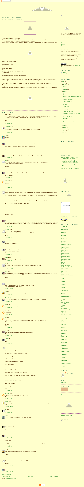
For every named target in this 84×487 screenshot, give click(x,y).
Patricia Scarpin (8, 297)
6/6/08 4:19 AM (8, 157)
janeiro (64, 130)
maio (64, 123)
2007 (63, 132)
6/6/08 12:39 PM (9, 288)
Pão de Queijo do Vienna (68, 103)
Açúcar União (63, 235)
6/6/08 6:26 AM (8, 168)
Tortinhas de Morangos (67, 101)
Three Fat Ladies (64, 355)
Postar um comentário (6, 474)
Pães (62, 42)
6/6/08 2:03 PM (8, 294)
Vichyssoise (65, 118)
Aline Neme (7, 229)
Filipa (6, 160)
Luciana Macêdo (8, 126)
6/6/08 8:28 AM (8, 237)
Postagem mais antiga (53, 476)
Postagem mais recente (6, 476)
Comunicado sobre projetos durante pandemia (70, 166)
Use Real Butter (64, 360)
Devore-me (63, 287)
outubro (65, 87)
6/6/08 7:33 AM (8, 216)
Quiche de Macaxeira (65, 335)
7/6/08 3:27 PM (8, 437)
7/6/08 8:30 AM (8, 412)
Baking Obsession (64, 242)
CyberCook (63, 278)
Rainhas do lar (64, 336)
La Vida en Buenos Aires (66, 314)
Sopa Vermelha (64, 345)
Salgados (63, 44)
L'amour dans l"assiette (65, 309)
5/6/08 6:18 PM (8, 123)
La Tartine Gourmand (65, 312)
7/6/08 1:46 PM (8, 431)
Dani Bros (7, 468)
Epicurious (63, 293)
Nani (6, 263)
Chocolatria (63, 254)
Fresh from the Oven (65, 295)
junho (64, 94)
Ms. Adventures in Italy (65, 321)
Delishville (63, 284)
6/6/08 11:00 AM (9, 279)
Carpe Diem (63, 251)
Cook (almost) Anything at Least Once (68, 266)
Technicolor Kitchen (65, 351)
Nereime (6, 401)
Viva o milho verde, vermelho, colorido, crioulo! (70, 168)
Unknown (7, 180)
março (64, 127)
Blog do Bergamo (64, 245)
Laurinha (6, 190)
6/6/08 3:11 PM (8, 307)
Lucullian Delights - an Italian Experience (69, 315)
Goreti (6, 271)
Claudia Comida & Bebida (66, 259)
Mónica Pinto (7, 240)
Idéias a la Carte (64, 303)
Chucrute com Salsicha (65, 256)
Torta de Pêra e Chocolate (68, 111)
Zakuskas (63, 366)
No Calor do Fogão (65, 324)
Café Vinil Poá (8, 434)
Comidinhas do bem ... (65, 265)
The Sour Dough (64, 354)
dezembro (65, 84)
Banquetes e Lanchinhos (66, 244)
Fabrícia (6, 338)
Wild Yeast (63, 364)
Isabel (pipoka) (8, 424)
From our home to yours (66, 296)
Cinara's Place (64, 257)
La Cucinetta (63, 311)
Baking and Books (64, 239)
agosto (64, 91)
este (9, 38)
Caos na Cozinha (64, 250)
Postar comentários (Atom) (11, 478)
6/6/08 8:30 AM (8, 245)
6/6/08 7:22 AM (8, 187)
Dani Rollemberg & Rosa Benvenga (12, 248)
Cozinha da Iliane (64, 268)
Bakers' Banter (64, 238)
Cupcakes (63, 277)
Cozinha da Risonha (65, 269)
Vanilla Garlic (63, 361)
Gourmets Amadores (65, 302)
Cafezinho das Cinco (65, 247)
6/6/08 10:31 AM (9, 268)
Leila (6, 449)
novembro (65, 86)
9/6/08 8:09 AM (8, 446)
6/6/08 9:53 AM (8, 260)
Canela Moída (64, 248)
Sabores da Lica (64, 339)
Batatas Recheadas (67, 120)
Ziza (6, 135)
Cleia (6, 317)
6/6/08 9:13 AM (8, 254)
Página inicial (30, 476)
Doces (62, 45)
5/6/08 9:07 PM (8, 139)
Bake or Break (64, 236)
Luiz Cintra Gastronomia (66, 317)
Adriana (6, 257)
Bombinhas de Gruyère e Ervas (69, 99)
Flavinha (6, 219)
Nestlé (62, 323)
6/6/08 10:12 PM (9, 406)
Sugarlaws (63, 347)
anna (6, 330)
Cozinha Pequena (64, 271)
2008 (63, 83)
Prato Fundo (63, 333)
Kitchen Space (64, 308)
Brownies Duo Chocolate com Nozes (12, 19)
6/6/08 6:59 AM (8, 177)
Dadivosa (63, 281)
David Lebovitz (64, 283)
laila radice (7, 142)
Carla (6, 415)
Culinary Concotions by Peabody (67, 275)
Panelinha (63, 327)
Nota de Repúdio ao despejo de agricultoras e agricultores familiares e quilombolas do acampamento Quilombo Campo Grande (70, 161)
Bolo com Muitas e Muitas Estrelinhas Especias (72, 96)
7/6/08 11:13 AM (9, 421)
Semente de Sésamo (65, 341)
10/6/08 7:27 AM (9, 465)
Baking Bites (63, 241)
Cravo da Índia (64, 272)
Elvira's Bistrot (64, 292)
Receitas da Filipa (64, 338)
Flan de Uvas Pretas (67, 104)
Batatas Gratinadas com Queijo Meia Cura (71, 113)
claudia (6, 310)
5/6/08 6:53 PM (8, 132)
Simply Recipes (64, 342)
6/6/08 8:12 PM (8, 390)
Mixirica (62, 320)
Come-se (63, 262)
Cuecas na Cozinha (65, 274)
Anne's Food (63, 232)
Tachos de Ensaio (64, 348)
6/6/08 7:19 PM (8, 343)
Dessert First (63, 286)
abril (64, 125)
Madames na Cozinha (65, 318)
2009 (63, 81)
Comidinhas (63, 263)
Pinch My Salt (63, 332)
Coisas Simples (64, 260)
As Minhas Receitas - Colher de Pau (68, 233)
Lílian (6, 304)
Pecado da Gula (64, 330)
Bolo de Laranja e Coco (67, 108)
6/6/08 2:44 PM (8, 301)
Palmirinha (63, 326)
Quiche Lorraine (66, 106)
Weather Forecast (64, 390)
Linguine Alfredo (66, 109)
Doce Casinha (64, 289)
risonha (6, 282)
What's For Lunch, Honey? (66, 363)
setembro (65, 89)
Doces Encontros (64, 290)
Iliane (6, 291)
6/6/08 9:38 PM (8, 398)
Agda (62, 227)
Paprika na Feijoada (65, 329)
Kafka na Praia (64, 306)
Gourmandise (63, 300)
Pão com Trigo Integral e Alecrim (69, 121)
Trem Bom (63, 357)
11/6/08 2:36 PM (9, 471)
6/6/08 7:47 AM (8, 226)
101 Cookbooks (64, 226)
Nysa (6, 409)
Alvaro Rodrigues (64, 229)
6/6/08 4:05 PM (8, 314)
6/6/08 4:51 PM (8, 327)
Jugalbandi (63, 305)
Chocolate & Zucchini (65, 253)
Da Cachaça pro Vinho (65, 280)
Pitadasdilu (7, 393)
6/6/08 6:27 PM (8, 335)
